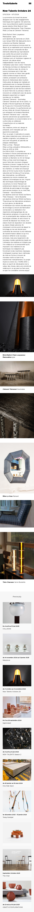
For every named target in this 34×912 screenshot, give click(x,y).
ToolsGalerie (10, 4)
